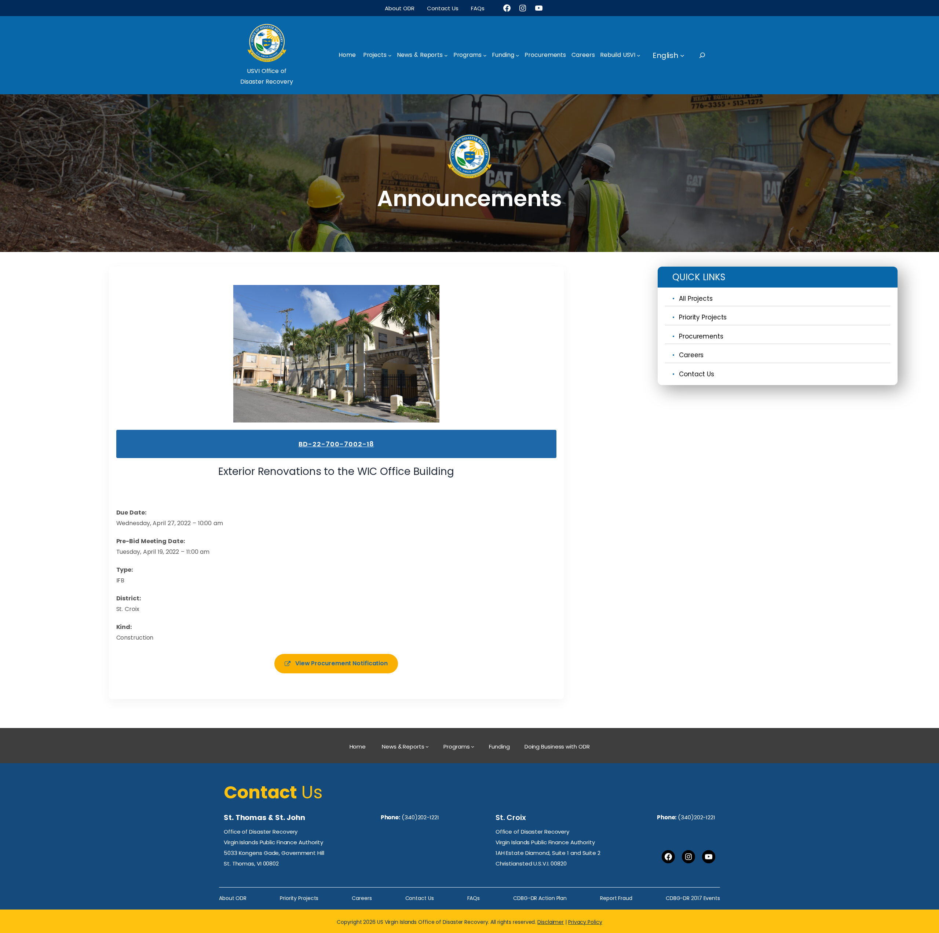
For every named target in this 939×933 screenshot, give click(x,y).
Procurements (701, 336)
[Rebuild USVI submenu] (638, 55)
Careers (691, 355)
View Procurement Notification (341, 663)
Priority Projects (703, 317)
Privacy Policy (585, 922)
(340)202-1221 (420, 817)
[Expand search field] (709, 55)
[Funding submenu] (517, 55)
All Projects (696, 298)
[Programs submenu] (485, 55)
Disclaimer (550, 922)
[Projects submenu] (390, 55)
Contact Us (696, 374)
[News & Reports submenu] (446, 55)
